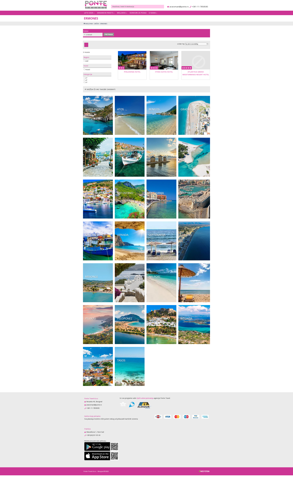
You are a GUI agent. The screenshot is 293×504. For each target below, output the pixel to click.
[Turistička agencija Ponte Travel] (96, 5)
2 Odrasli (89, 35)
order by (181, 44)
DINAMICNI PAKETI (105, 13)
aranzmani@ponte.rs (178, 6)
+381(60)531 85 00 (93, 435)
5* (86, 82)
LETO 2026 (88, 13)
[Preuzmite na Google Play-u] (101, 450)
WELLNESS (121, 13)
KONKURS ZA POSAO (138, 13)
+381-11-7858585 (200, 6)
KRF (86, 61)
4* (86, 80)
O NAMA (152, 13)
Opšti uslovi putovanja (145, 398)
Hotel (87, 69)
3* (86, 78)
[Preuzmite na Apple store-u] (101, 459)
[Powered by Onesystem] (204, 471)
